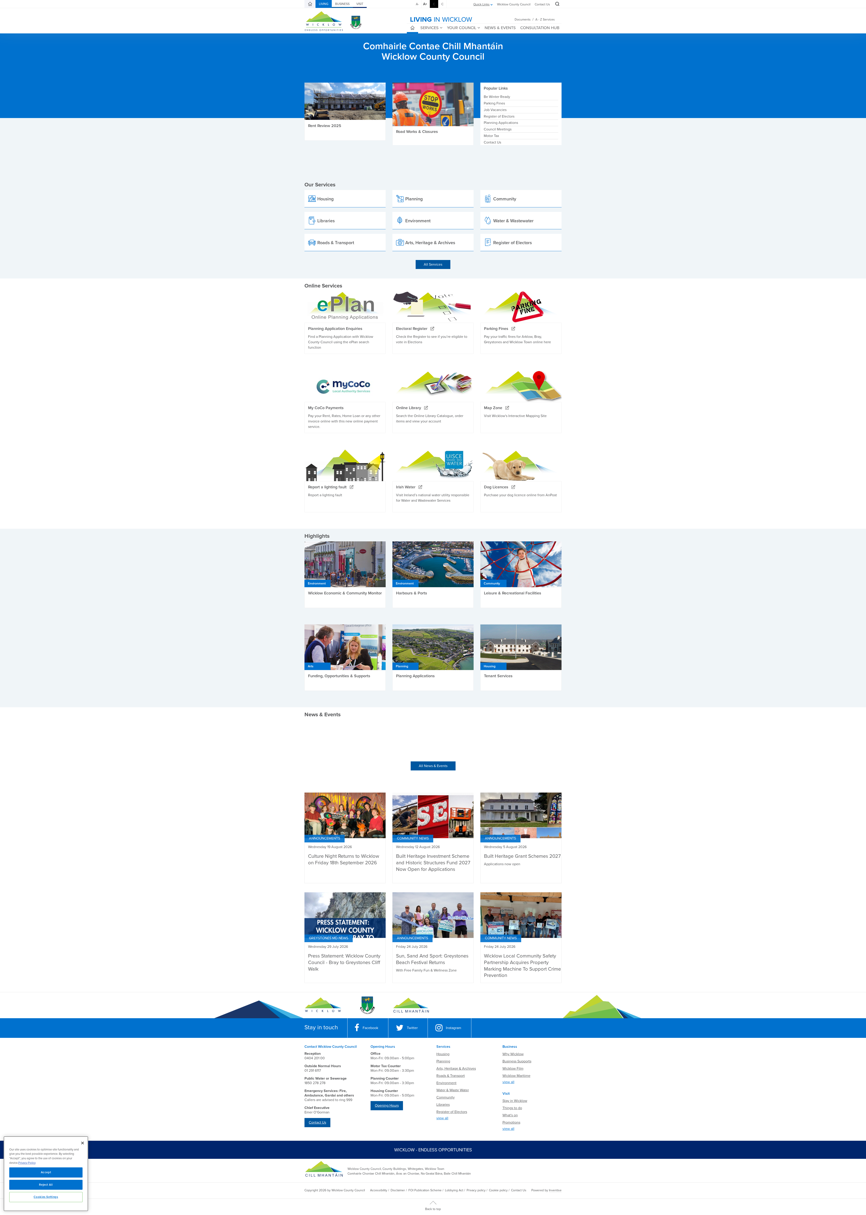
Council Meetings (497, 129)
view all (442, 1118)
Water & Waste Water (452, 1090)
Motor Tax (491, 136)
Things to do (512, 1108)
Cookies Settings (46, 1197)
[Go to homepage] (411, 1005)
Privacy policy (476, 1190)
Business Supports (516, 1061)
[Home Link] (310, 4)
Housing (442, 1054)
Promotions (511, 1122)
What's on (510, 1115)
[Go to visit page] (367, 1005)
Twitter (412, 1028)
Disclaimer (398, 1190)
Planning (443, 1061)
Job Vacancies (495, 110)
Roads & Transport (450, 1076)
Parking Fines (494, 103)
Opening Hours (387, 1105)
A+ (425, 4)
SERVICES (429, 27)
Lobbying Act (454, 1190)
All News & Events (433, 766)
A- (417, 4)
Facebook (370, 1028)
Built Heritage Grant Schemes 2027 (522, 856)
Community (445, 1097)
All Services (433, 264)
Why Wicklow (513, 1054)
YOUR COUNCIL (461, 27)
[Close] (83, 1143)
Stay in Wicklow (514, 1101)
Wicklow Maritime (516, 1076)
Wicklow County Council (513, 4)
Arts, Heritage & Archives (456, 1068)
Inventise (555, 1190)
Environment (446, 1083)
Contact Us (542, 4)
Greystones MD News (328, 938)
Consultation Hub (539, 27)
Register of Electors (499, 116)
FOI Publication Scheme (425, 1190)
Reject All (46, 1185)
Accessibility (378, 1190)
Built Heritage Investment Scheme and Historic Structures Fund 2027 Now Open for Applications (433, 862)
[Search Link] (556, 4)
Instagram (453, 1028)
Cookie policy (498, 1190)
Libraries (443, 1104)
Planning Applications (501, 123)
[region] (46, 1173)
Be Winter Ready (497, 97)
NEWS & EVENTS (500, 27)
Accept (46, 1172)
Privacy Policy (27, 1163)
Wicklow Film (512, 1068)
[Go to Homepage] (323, 1005)
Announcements (324, 838)
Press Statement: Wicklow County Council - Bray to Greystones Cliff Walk (344, 962)
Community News (413, 838)
